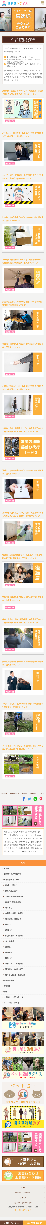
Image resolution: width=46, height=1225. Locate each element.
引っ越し (8, 907)
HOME (6, 868)
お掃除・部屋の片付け (14, 896)
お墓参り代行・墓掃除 (14, 913)
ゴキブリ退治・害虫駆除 (15, 974)
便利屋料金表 (8, 980)
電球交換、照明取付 (13, 918)
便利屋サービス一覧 (18, 793)
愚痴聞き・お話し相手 (14, 969)
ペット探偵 (9, 941)
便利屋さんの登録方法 (12, 874)
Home (4, 793)
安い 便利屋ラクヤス (23, 1210)
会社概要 (7, 986)
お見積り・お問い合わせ (13, 997)
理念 (5, 991)
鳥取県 (33, 793)
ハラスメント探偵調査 (14, 963)
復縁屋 (7, 946)
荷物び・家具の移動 (13, 902)
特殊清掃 (8, 952)
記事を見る (10, 121)
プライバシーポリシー (12, 1002)
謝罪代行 (8, 924)
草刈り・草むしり (12, 885)
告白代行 (8, 958)
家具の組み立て (11, 890)
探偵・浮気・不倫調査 (14, 935)
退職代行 (8, 930)
